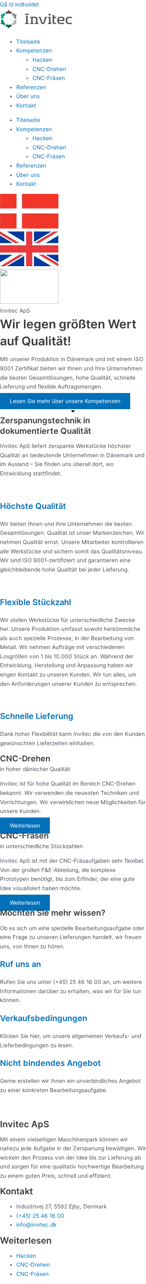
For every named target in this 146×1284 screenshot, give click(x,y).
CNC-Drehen (49, 69)
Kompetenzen (34, 50)
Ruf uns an (20, 964)
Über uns (28, 96)
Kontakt (26, 105)
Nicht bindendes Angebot (50, 1063)
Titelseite (28, 41)
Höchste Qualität (33, 506)
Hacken (42, 60)
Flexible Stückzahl (35, 602)
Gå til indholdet (19, 4)
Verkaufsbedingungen (43, 1018)
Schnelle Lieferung (36, 716)
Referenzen (31, 87)
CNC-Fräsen (48, 78)
